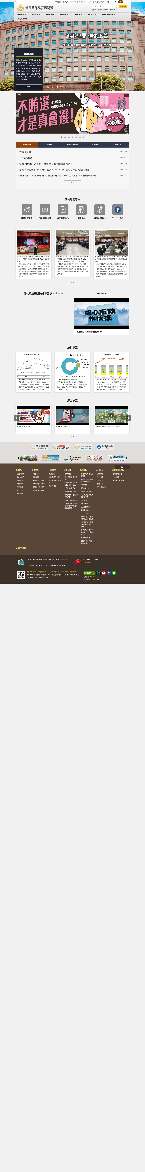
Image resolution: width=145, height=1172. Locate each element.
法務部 (109, 2)
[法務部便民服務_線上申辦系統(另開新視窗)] (61, 447)
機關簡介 (20, 14)
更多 (72, 182)
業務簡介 (36, 474)
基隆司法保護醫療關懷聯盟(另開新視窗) (83, 137)
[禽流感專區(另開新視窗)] (29, 458)
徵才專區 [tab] (95, 144)
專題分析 (100, 484)
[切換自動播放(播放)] (126, 95)
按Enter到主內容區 (8, 2)
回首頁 (65, 2)
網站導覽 (58, 2)
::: (15, 559)
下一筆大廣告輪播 (128, 113)
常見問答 (82, 2)
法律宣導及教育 (54, 477)
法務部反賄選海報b (65, 137)
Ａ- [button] (116, 2)
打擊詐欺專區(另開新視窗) (69, 137)
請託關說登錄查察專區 (55, 482)
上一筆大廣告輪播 (16, 113)
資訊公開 (62, 14)
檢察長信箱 (85, 503)
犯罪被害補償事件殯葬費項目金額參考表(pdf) (87, 532)
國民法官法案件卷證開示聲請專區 (87, 480)
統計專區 (72, 347)
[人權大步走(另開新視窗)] (72, 458)
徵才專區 (68, 474)
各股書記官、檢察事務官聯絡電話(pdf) (87, 525)
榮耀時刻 (20, 493)
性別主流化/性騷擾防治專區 (71, 496)
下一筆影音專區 (128, 418)
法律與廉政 (49, 14)
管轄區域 (29, 54)
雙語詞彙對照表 (70, 491)
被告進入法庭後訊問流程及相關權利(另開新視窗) (72, 137)
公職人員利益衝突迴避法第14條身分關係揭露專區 (71, 506)
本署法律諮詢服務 (26, 152)
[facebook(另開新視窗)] (109, 573)
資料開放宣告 (42, 572)
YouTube (102, 293)
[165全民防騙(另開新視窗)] (94, 458)
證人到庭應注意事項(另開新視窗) (76, 137)
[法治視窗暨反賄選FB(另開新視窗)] (105, 447)
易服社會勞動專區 (39, 484)
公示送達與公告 (86, 513)
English (90, 2)
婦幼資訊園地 (85, 538)
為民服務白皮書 (86, 491)
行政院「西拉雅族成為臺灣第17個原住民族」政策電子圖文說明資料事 (45, 164)
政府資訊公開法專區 (71, 478)
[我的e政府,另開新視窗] (98, 573)
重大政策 (20, 490)
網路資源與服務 (107, 14)
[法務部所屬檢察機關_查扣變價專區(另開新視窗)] (40, 447)
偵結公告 (105, 10)
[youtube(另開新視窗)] (103, 573)
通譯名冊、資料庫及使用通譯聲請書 (87, 518)
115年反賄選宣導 (25, 158)
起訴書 (94, 10)
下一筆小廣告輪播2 (127, 458)
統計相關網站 (101, 487)
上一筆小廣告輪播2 (18, 458)
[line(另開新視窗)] (114, 573)
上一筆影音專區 (16, 418)
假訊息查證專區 (38, 490)
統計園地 (90, 14)
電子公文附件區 (118, 480)
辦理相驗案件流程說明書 (87, 475)
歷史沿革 (20, 480)
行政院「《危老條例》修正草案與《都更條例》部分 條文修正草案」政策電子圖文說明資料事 (54, 170)
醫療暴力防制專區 (39, 487)
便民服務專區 (72, 199)
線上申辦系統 (85, 507)
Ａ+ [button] (125, 2)
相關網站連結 (117, 474)
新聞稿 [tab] (49, 144)
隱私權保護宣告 (31, 572)
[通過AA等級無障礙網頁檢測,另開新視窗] (89, 573)
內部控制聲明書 (70, 488)
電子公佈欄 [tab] (27, 144)
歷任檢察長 (21, 477)
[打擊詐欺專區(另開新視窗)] (72, 112)
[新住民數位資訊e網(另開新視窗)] (116, 458)
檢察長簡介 (21, 474)
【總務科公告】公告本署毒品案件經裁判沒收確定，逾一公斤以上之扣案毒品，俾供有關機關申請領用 (57, 176)
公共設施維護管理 (71, 500)
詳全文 (28, 87)
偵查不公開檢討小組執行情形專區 (71, 484)
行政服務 (100, 480)
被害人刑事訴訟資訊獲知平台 (87, 496)
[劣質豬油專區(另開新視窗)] (50, 458)
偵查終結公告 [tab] (72, 144)
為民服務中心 (85, 488)
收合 (122, 467)
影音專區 (72, 400)
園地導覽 (100, 474)
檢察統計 (100, 477)
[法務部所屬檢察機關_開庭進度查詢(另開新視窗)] (83, 447)
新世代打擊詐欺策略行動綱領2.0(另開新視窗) (80, 137)
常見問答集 (53, 486)
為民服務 (112, 10)
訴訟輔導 (84, 500)
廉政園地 (52, 474)
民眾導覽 (84, 485)
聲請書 (100, 10)
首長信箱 (73, 2)
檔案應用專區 (22, 19)
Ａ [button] (120, 2)
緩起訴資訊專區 (38, 480)
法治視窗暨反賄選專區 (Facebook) (43, 293)
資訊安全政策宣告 (53, 572)
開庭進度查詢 (85, 510)
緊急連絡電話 (99, 2)
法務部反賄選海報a (61, 137)
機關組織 (20, 487)
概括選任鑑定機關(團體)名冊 (87, 542)
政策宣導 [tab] (118, 144)
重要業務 (34, 14)
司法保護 (36, 477)
